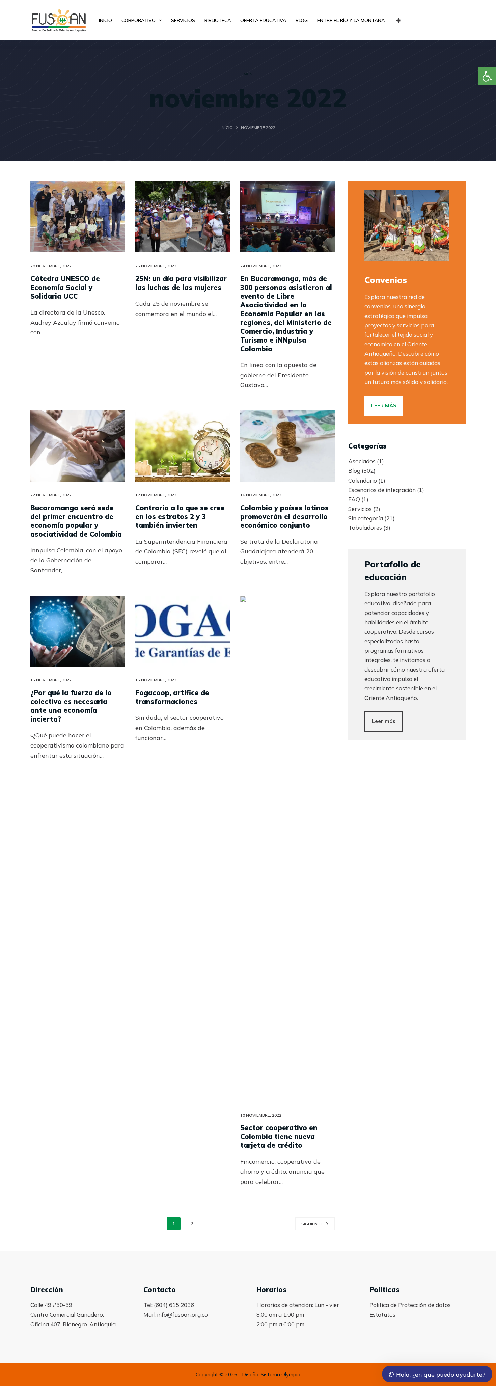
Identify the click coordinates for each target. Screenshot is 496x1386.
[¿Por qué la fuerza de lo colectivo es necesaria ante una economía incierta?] (77, 631)
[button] (487, 76)
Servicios (183, 20)
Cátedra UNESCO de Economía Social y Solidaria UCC (65, 287)
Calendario (362, 480)
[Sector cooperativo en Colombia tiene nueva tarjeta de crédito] (287, 849)
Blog (302, 20)
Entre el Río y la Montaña (351, 20)
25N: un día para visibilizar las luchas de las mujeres (181, 283)
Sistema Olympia (280, 1374)
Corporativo (138, 20)
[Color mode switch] (398, 20)
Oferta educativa (263, 20)
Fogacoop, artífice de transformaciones (172, 697)
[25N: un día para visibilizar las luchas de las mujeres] (182, 216)
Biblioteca (217, 20)
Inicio (105, 20)
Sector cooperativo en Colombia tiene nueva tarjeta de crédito (279, 1136)
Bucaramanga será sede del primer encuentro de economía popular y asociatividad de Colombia (76, 521)
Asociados (362, 461)
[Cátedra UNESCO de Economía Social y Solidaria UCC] (77, 216)
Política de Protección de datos (410, 1304)
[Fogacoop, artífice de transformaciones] (182, 631)
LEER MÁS (383, 405)
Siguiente (312, 1223)
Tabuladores (365, 527)
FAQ (354, 499)
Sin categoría (365, 518)
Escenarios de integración (382, 489)
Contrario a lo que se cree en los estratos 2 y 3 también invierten (180, 516)
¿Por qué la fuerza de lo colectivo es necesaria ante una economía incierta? (71, 705)
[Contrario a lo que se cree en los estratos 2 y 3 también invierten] (182, 446)
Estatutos (382, 1314)
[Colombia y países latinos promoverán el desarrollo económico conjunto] (287, 446)
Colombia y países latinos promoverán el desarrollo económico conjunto (284, 516)
